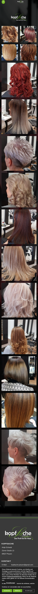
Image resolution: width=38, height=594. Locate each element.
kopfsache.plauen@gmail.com (22, 565)
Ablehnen (17, 590)
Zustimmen (7, 590)
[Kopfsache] (20, 1)
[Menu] (3, 2)
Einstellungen (10, 583)
